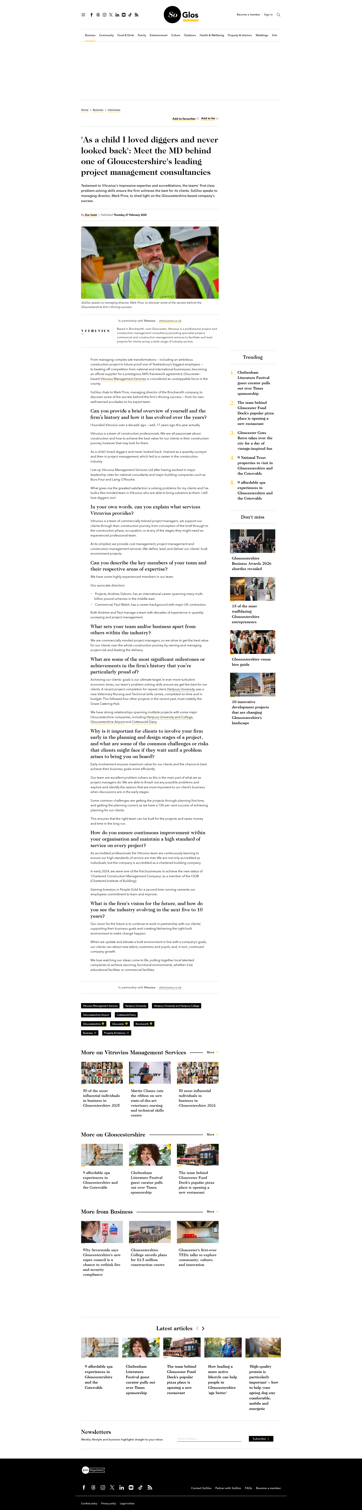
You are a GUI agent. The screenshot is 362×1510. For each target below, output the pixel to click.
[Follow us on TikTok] (130, 14)
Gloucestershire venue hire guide (251, 662)
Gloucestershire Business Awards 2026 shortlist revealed (251, 563)
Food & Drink (125, 35)
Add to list (208, 118)
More (210, 1052)
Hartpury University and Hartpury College (176, 1005)
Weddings (262, 35)
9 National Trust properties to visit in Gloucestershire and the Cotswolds (255, 465)
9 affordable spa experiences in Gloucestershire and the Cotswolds (255, 490)
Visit (274, 35)
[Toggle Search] (278, 14)
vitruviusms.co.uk (170, 320)
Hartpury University (181, 689)
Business (90, 35)
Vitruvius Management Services (123, 379)
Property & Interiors (240, 35)
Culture (175, 35)
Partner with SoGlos (228, 1488)
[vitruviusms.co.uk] (95, 332)
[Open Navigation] (83, 14)
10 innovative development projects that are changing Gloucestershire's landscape (250, 712)
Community (106, 35)
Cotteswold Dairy (144, 722)
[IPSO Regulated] (95, 1469)
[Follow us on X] (111, 14)
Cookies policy (89, 1503)
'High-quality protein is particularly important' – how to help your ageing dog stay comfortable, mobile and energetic (263, 1387)
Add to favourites (184, 118)
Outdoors (190, 35)
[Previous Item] (197, 1328)
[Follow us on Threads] (98, 14)
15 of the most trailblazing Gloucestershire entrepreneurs (245, 614)
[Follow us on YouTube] (123, 14)
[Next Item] (203, 1328)
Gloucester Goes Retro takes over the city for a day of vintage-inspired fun (255, 440)
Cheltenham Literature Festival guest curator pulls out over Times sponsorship (147, 1182)
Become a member (248, 14)
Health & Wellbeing (212, 35)
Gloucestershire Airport (107, 722)
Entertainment (158, 35)
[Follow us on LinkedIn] (117, 14)
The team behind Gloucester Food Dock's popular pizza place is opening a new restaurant (196, 1182)
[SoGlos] (181, 15)
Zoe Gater (91, 215)
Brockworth (142, 1023)
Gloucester (118, 1023)
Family (142, 35)
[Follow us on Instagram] (104, 14)
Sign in (268, 14)
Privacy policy (108, 1503)
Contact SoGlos (201, 1488)
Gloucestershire (92, 1023)
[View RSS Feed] (136, 14)
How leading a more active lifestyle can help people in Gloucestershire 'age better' (222, 1379)
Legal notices (127, 1503)
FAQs (248, 1488)
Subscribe (259, 1438)
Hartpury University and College (169, 717)
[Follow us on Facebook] (91, 14)
